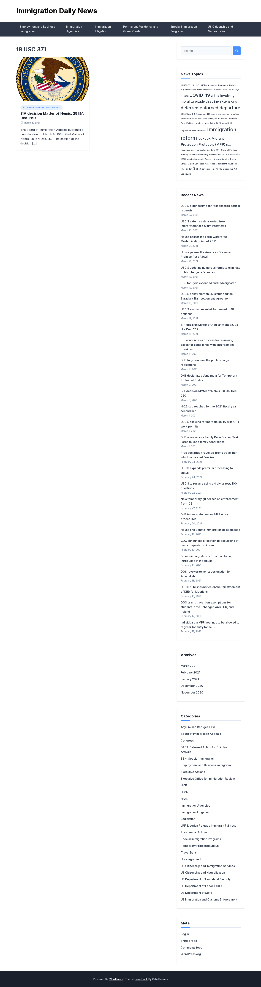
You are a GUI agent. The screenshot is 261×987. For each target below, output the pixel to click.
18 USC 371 (186, 85)
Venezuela (186, 174)
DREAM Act (186, 114)
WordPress (116, 979)
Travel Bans (189, 852)
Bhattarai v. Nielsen (227, 85)
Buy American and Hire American (196, 90)
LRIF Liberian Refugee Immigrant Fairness (208, 825)
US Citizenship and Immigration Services (208, 866)
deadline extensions (221, 101)
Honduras (201, 131)
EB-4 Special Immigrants (197, 758)
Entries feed (189, 941)
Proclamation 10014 (218, 154)
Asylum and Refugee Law (198, 727)
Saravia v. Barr (187, 164)
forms (224, 123)
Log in (185, 934)
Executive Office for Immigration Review (208, 778)
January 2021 (190, 679)
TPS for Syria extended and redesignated (208, 283)
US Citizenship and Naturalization (220, 29)
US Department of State (196, 892)
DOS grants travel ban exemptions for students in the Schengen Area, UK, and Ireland (207, 607)
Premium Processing (198, 154)
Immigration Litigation (103, 29)
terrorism (206, 169)
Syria (197, 168)
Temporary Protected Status (200, 846)
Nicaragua (185, 150)
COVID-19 (199, 95)
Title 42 (215, 169)
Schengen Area (202, 164)
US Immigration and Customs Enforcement (209, 899)
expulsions (202, 119)
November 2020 (192, 692)
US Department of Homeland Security (206, 879)
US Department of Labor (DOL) (201, 886)
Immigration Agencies (74, 29)
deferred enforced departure (210, 107)
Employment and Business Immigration (37, 29)
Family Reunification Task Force (222, 119)
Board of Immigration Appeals (41, 107)
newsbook (141, 979)
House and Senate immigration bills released (210, 530)
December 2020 (192, 685)
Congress (187, 740)
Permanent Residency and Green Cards (140, 29)
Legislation (188, 819)
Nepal (229, 145)
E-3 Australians (199, 114)
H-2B (184, 799)
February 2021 (190, 672)
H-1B (184, 785)
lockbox (204, 138)
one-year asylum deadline (203, 150)
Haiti (194, 131)
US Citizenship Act (228, 169)
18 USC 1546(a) (199, 85)
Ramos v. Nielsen (213, 159)
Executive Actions (193, 772)
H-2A (184, 792)
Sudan (189, 169)
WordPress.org (191, 954)
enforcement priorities (228, 114)
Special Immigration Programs (183, 29)
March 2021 (189, 665)
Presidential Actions (194, 832)
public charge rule (195, 159)
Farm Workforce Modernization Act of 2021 (201, 123)
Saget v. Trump (229, 159)
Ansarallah (212, 85)
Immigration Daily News (56, 10)
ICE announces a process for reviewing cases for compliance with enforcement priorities (207, 344)
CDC (186, 96)
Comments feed (191, 947)
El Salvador (212, 114)
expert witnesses (189, 119)
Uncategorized (191, 859)
